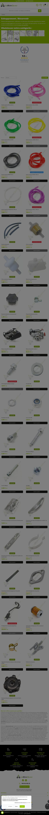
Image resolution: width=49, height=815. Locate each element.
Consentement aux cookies (2, 812)
